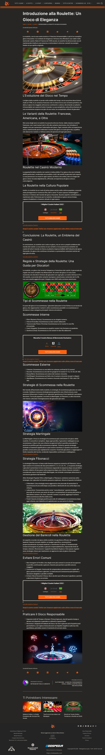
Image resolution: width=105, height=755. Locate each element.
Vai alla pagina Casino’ (30, 225)
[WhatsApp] (77, 32)
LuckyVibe (53, 346)
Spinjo (59, 346)
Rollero (47, 346)
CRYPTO (52, 737)
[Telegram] (67, 32)
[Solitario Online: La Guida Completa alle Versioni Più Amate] (32, 706)
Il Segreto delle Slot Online (18, 738)
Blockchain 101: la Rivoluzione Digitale (18, 740)
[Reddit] (57, 32)
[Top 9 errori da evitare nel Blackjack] (52, 706)
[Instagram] (80, 726)
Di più (88, 3)
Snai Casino (54, 212)
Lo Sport (38, 3)
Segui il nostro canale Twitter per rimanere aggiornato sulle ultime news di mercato (52, 229)
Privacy (87, 740)
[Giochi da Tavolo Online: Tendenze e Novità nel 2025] (73, 706)
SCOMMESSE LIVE (81, 3)
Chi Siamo (87, 735)
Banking (57, 3)
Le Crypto (29, 3)
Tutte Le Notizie (68, 3)
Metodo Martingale (18, 733)
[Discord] (93, 726)
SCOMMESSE (52, 738)
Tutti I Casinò (19, 3)
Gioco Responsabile (87, 731)
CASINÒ (53, 735)
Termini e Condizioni (87, 738)
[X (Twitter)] (38, 32)
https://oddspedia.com (54, 753)
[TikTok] (83, 726)
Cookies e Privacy (87, 733)
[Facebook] (28, 32)
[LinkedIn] (47, 32)
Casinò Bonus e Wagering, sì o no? (18, 731)
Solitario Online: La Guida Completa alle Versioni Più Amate (31, 716)
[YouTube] (85, 726)
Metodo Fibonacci (18, 735)
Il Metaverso (48, 3)
